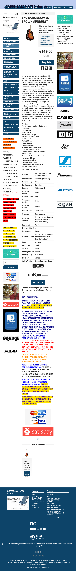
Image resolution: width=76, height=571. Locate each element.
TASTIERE (6, 90)
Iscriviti (11, 267)
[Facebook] (31, 524)
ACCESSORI (7, 118)
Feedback (57, 8)
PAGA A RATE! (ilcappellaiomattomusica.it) (66, 42)
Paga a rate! (68, 8)
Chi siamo (35, 504)
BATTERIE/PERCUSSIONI (11, 110)
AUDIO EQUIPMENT (9, 102)
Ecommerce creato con (38, 567)
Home (33, 494)
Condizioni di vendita (38, 502)
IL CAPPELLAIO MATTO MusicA (25, 6)
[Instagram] (34, 524)
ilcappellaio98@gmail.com (38, 564)
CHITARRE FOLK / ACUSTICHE (37, 13)
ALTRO (6, 134)
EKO (23, 292)
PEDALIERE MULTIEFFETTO (8, 62)
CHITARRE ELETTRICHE (11, 42)
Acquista (46, 62)
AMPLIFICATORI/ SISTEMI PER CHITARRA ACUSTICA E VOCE (10, 73)
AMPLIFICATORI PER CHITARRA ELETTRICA (10, 67)
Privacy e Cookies (37, 500)
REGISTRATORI (8, 127)
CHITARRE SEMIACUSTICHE (9, 51)
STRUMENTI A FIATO (10, 87)
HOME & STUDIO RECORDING (8, 106)
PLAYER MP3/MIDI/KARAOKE (10, 114)
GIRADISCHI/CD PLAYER (11, 124)
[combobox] (11, 20)
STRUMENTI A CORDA (10, 84)
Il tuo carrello (36, 498)
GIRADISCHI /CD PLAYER (8, 98)
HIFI (5, 121)
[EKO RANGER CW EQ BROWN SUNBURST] (30, 33)
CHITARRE (24, 13)
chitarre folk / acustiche (39, 290)
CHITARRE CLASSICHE (10, 55)
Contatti (48, 8)
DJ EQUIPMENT (8, 94)
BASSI (5, 81)
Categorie (35, 496)
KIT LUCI (6, 131)
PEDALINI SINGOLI (9, 58)
